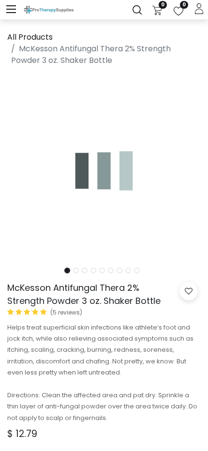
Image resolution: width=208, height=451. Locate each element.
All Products (30, 37)
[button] (21, 167)
